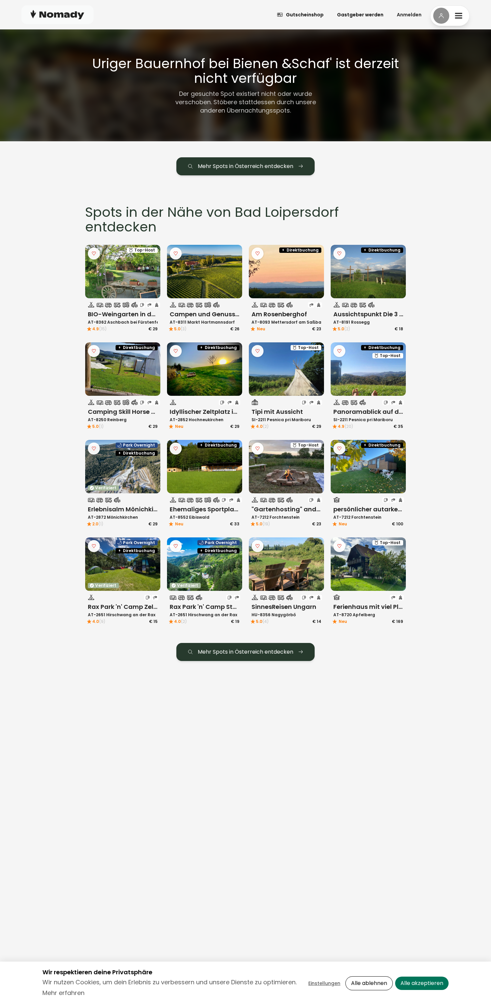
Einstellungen (324, 983)
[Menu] (450, 15)
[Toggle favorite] (94, 253)
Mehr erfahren (63, 993)
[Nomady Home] (57, 14)
